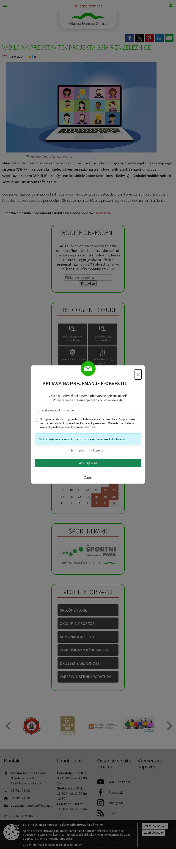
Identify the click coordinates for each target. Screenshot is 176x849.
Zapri (88, 477)
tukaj (93, 427)
